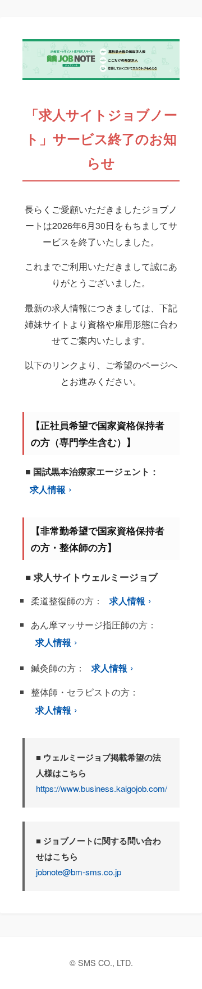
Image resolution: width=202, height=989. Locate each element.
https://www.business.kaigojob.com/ (101, 788)
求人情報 (48, 489)
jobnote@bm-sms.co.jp (78, 872)
